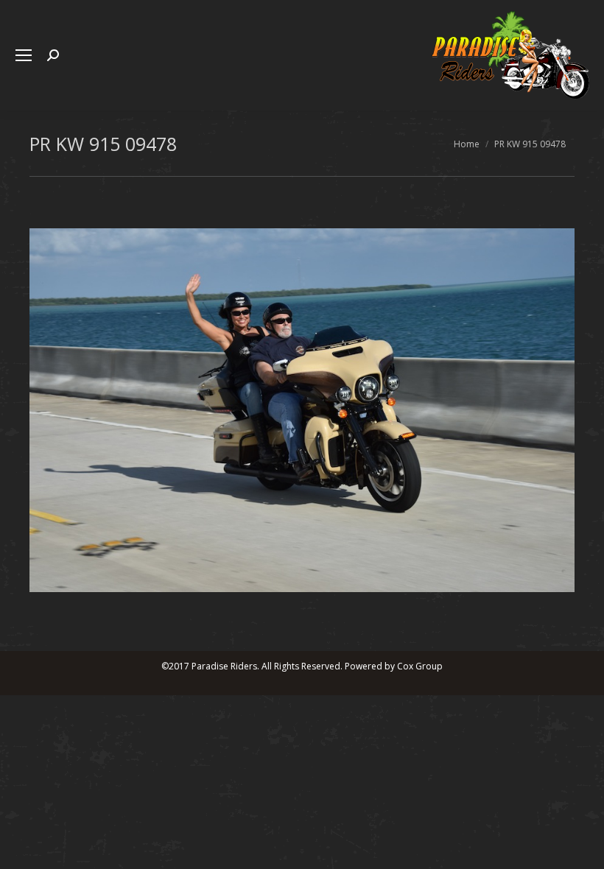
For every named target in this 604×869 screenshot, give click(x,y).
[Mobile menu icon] (23, 55)
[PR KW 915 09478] (302, 410)
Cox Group (420, 666)
